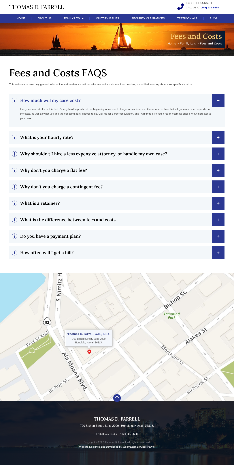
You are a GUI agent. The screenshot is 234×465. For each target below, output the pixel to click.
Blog (213, 18)
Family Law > (190, 43)
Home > (174, 43)
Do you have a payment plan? (50, 236)
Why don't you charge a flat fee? (53, 170)
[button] (117, 100)
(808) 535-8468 (210, 7)
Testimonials (187, 18)
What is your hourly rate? (46, 137)
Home (21, 18)
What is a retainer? (40, 203)
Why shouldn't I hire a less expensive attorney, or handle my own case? (93, 154)
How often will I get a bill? (47, 252)
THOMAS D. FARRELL (36, 6)
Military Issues (107, 18)
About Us (44, 18)
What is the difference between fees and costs (68, 220)
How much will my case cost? (50, 100)
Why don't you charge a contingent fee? (61, 187)
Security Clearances (148, 18)
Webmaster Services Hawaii (139, 446)
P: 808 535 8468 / (107, 433)
